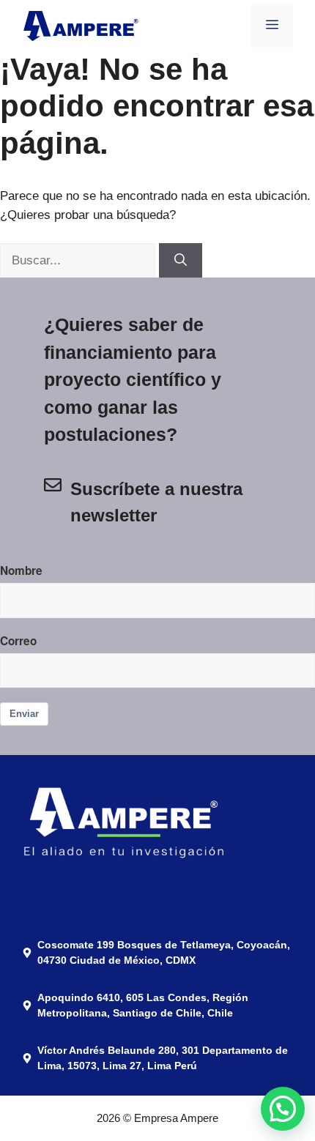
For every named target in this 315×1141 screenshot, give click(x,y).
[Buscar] (180, 260)
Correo (18, 641)
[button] (283, 979)
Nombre (21, 570)
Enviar (24, 713)
